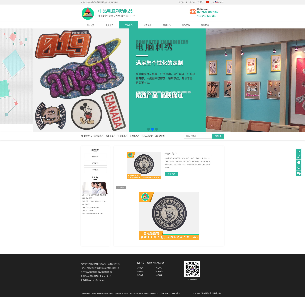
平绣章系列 (122, 136)
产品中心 (191, 2)
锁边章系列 (134, 136)
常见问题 (95, 170)
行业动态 (95, 163)
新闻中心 (167, 25)
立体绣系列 (98, 136)
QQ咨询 (298, 162)
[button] (148, 129)
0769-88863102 (298, 156)
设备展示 (148, 25)
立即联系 (298, 167)
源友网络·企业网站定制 (211, 293)
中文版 (212, 2)
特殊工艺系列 (147, 136)
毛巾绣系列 (110, 136)
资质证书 (186, 25)
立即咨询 (171, 174)
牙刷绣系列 (160, 136)
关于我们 (182, 2)
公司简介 (109, 25)
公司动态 (95, 156)
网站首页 (90, 25)
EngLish (221, 2)
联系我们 (201, 2)
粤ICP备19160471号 (170, 293)
